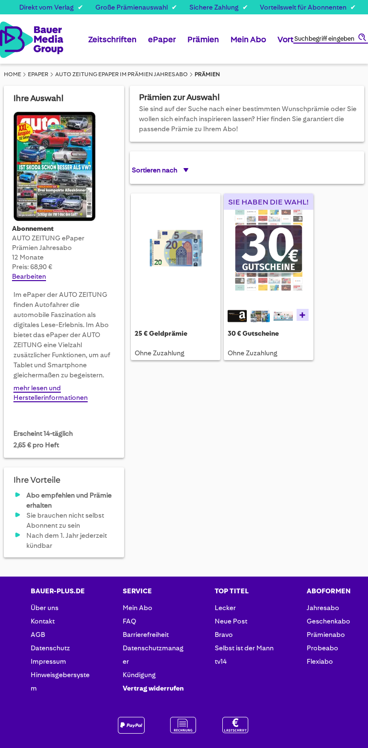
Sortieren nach (154, 170)
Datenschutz (50, 648)
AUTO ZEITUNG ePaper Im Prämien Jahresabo (121, 74)
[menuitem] (112, 43)
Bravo (224, 634)
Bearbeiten (29, 276)
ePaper (38, 74)
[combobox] (330, 39)
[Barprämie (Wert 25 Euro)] (175, 254)
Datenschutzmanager (153, 654)
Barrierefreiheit (146, 634)
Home (12, 74)
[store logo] (9, 40)
